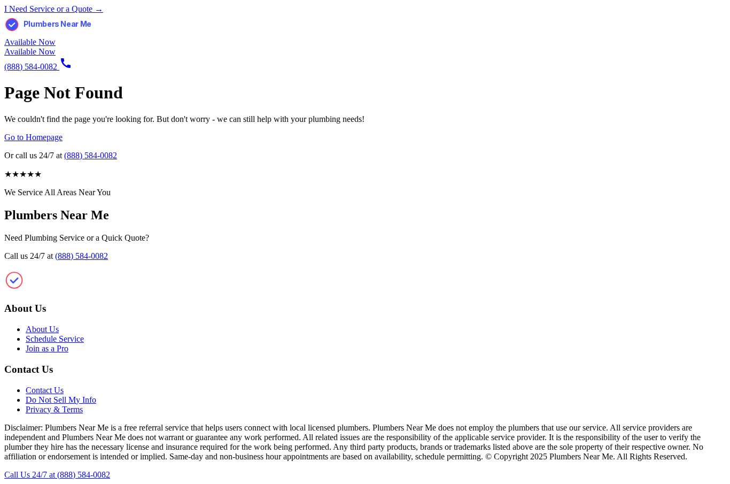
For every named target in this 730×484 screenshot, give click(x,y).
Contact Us (45, 390)
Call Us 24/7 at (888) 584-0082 (57, 474)
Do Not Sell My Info (61, 399)
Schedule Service (55, 338)
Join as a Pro (47, 348)
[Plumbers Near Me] (57, 32)
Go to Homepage (33, 137)
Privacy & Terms (54, 409)
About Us (42, 329)
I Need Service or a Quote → (53, 8)
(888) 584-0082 (90, 155)
